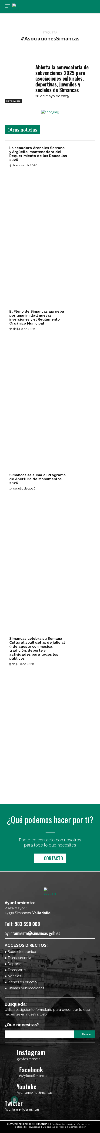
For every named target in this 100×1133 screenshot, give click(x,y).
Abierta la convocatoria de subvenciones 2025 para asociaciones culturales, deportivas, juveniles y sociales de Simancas (62, 78)
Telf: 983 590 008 (22, 923)
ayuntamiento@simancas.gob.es (32, 933)
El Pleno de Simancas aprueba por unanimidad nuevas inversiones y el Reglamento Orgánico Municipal (36, 317)
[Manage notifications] (14, 1100)
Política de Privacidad (27, 1127)
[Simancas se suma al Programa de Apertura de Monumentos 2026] (80, 482)
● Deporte (13, 964)
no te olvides (13, 101)
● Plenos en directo (21, 982)
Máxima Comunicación (73, 1127)
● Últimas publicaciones (24, 988)
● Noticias (13, 976)
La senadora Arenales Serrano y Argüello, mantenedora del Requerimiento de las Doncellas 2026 (38, 154)
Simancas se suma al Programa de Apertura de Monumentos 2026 (37, 479)
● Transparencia (18, 958)
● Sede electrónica (20, 952)
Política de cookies (63, 1124)
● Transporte (15, 970)
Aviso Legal (84, 1124)
